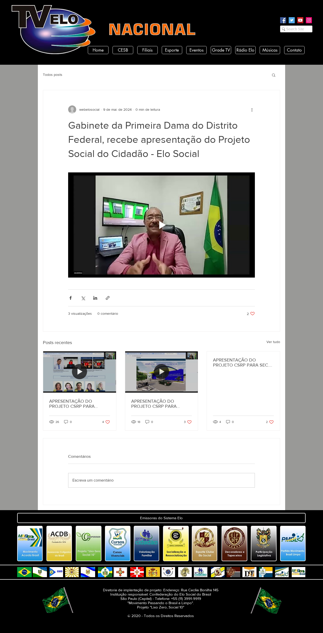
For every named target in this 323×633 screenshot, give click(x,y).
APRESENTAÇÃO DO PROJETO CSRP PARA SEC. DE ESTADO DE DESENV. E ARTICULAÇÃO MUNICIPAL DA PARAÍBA (241, 362)
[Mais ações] (252, 109)
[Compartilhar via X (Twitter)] (82, 298)
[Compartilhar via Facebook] (70, 298)
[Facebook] (283, 20)
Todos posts (52, 75)
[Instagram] (309, 20)
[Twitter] (292, 20)
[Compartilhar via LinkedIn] (95, 298)
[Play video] (161, 225)
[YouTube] (300, 20)
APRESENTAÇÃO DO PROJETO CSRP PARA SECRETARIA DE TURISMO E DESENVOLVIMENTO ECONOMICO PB (160, 404)
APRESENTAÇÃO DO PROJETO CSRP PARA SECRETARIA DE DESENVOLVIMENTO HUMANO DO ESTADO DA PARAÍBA (76, 404)
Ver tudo (273, 342)
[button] (273, 75)
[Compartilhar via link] (107, 298)
